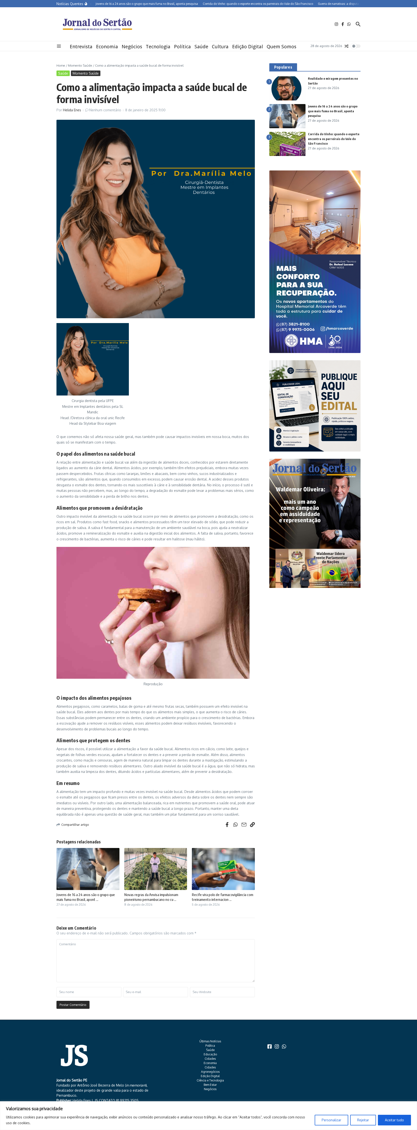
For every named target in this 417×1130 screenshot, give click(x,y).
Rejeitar (363, 1120)
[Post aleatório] (346, 46)
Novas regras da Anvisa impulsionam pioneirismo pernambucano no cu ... (151, 897)
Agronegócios (210, 1072)
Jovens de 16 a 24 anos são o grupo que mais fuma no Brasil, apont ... (85, 897)
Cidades (210, 1058)
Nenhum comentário (105, 110)
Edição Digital (247, 46)
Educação (210, 1054)
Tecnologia (158, 46)
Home (60, 65)
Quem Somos (281, 46)
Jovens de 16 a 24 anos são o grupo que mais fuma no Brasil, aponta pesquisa (332, 111)
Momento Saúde (80, 65)
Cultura (220, 46)
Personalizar (331, 1120)
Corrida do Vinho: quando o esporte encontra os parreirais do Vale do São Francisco (333, 138)
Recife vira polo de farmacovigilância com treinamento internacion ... (222, 897)
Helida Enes (72, 110)
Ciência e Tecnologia (210, 1080)
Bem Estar (210, 1085)
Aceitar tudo (394, 1120)
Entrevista (81, 46)
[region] (208, 1115)
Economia (107, 46)
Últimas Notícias (210, 1041)
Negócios (132, 46)
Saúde (201, 46)
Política (182, 46)
